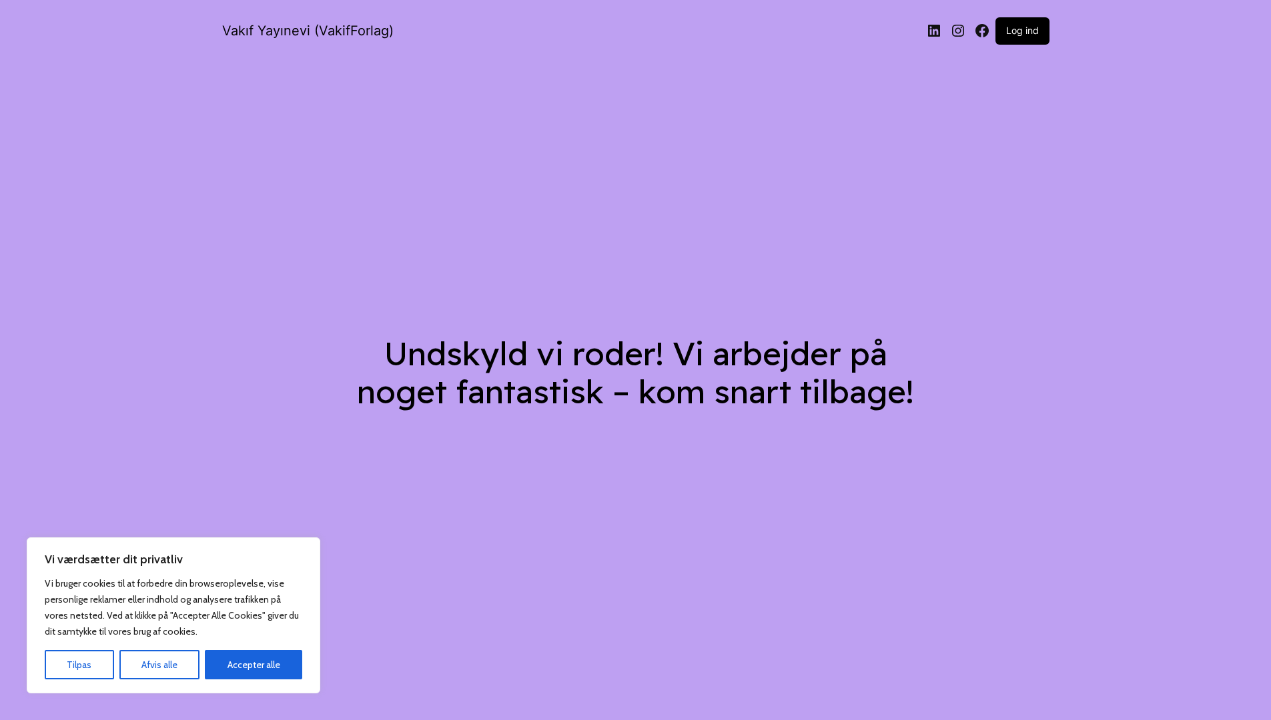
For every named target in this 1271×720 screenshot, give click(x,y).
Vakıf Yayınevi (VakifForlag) (308, 31)
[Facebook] (982, 31)
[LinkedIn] (934, 31)
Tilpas (79, 665)
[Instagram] (958, 31)
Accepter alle (254, 665)
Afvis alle (159, 665)
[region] (173, 615)
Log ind (1022, 30)
